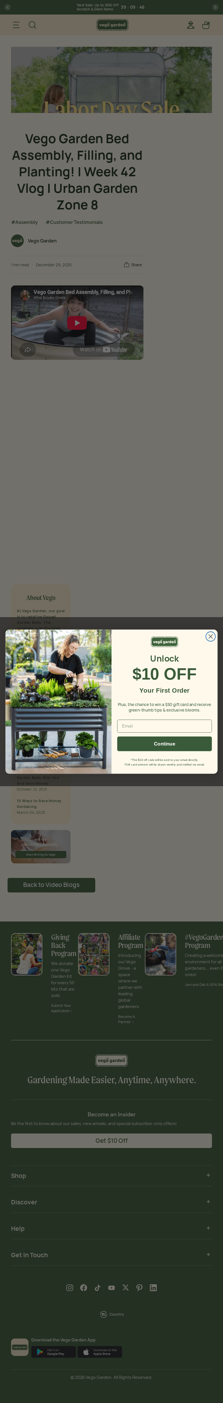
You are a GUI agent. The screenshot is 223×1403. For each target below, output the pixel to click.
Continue (164, 743)
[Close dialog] (210, 636)
